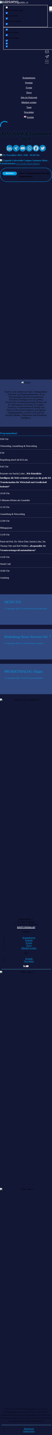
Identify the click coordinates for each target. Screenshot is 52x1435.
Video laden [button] (5, 366)
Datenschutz (29, 1431)
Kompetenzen (29, 937)
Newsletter (29, 961)
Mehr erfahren (6, 359)
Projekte (29, 940)
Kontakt (29, 958)
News (29, 945)
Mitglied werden (28, 948)
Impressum (29, 1428)
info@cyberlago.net (26, 927)
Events (29, 943)
